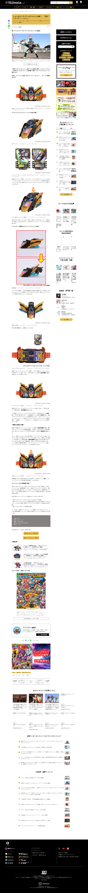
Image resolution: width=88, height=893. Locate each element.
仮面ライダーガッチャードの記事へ (31, 538)
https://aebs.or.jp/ (44, 879)
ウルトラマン (49, 7)
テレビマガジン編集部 (16, 27)
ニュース (17, 7)
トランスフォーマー (67, 55)
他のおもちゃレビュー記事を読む (31, 533)
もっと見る (66, 194)
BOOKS (41, 7)
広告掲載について (61, 854)
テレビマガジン (67, 59)
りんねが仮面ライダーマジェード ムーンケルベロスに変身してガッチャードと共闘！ (22, 682)
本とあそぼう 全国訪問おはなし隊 (39, 855)
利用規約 (66, 852)
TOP (12, 11)
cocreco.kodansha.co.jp (31, 609)
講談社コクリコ (65, 282)
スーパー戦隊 (69, 7)
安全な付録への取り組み (74, 856)
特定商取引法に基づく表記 (63, 856)
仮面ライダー (59, 7)
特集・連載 (32, 7)
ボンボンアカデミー (36, 848)
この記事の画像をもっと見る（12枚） (31, 618)
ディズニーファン (35, 850)
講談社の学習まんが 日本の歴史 (38, 852)
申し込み (66, 75)
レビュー (13, 672)
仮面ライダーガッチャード (29, 11)
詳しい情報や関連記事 (42, 634)
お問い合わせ (60, 852)
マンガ (24, 7)
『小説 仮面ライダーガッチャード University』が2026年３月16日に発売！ (40, 682)
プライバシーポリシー (70, 854)
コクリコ (57, 280)
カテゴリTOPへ (31, 681)
